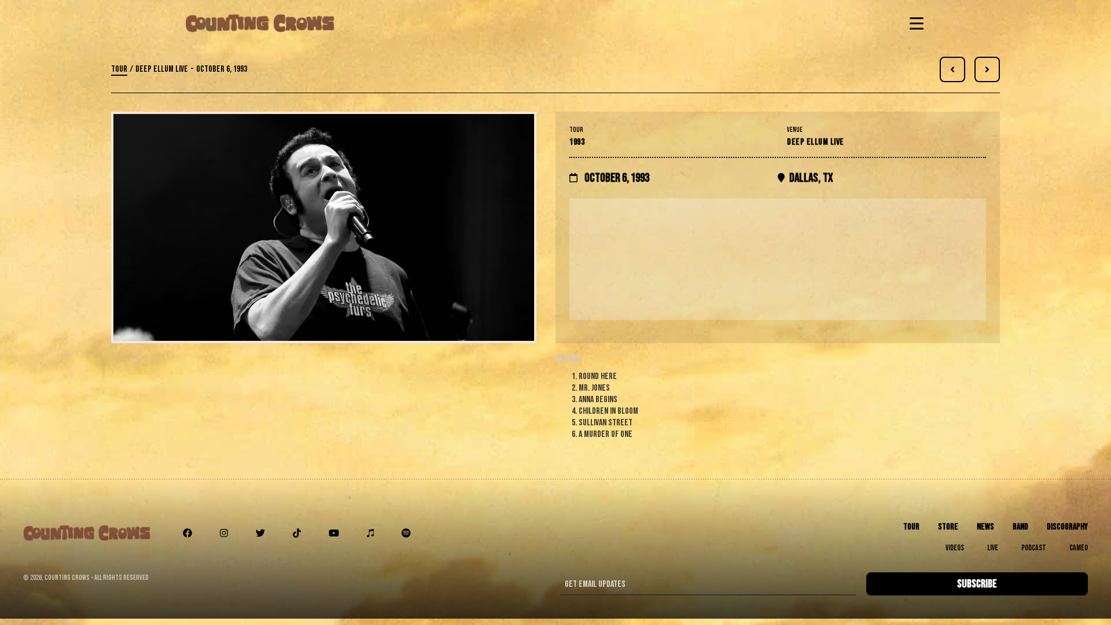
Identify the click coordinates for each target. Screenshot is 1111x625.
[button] (914, 23)
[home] (259, 23)
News (985, 526)
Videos (955, 548)
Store (948, 526)
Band (1020, 526)
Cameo (1078, 548)
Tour (119, 69)
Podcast (1033, 548)
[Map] (777, 259)
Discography (1067, 526)
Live (992, 548)
